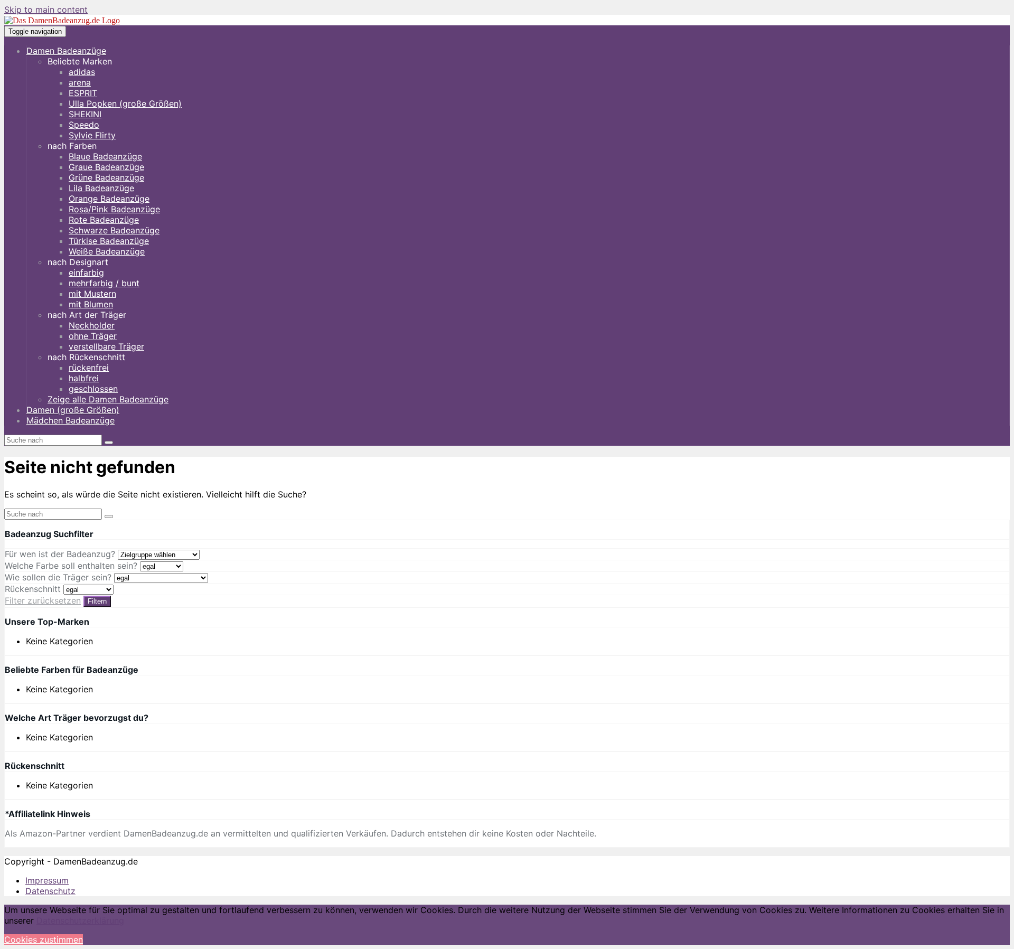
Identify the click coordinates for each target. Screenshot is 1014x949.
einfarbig (86, 272)
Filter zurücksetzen (43, 600)
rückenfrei (89, 367)
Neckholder (92, 325)
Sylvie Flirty (92, 135)
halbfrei (84, 378)
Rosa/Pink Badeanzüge (114, 209)
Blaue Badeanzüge (105, 156)
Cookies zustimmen (43, 939)
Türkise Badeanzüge (109, 241)
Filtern (97, 601)
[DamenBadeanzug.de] (62, 20)
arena (80, 82)
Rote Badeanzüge (104, 219)
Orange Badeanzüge (109, 198)
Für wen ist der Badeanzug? (60, 554)
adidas (82, 72)
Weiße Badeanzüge (107, 251)
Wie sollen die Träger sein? (58, 577)
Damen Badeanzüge (66, 50)
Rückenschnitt (33, 589)
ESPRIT (83, 93)
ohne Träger (93, 336)
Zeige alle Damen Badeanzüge (108, 399)
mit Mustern (92, 293)
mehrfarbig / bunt (104, 283)
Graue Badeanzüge (106, 167)
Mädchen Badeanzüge (70, 420)
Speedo (84, 124)
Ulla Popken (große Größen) (125, 103)
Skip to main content (46, 9)
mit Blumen (91, 304)
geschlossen (93, 388)
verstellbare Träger (106, 346)
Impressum (47, 880)
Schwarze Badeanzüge (114, 230)
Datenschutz (50, 891)
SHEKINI (85, 114)
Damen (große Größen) (72, 410)
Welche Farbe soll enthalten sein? (71, 565)
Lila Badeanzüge (101, 188)
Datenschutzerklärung (80, 920)
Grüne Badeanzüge (106, 177)
